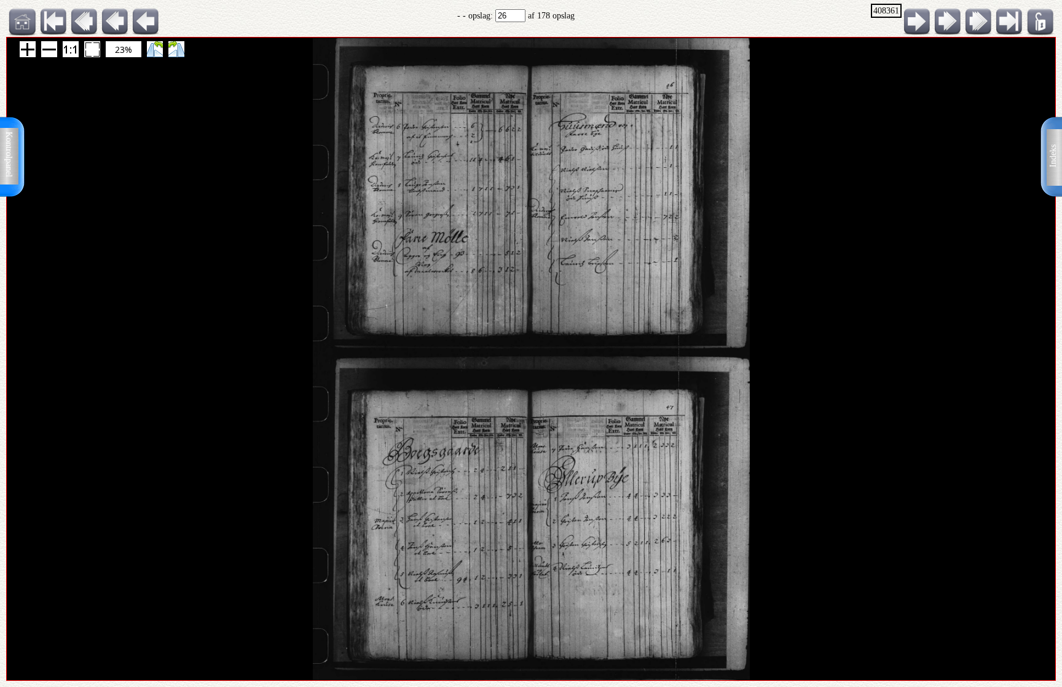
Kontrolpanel (9, 154)
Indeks (1053, 156)
